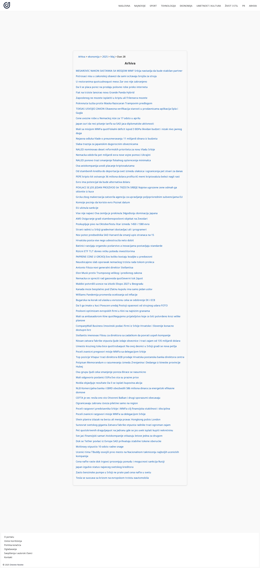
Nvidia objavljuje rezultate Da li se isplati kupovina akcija (109, 382)
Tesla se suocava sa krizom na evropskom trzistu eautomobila (112, 477)
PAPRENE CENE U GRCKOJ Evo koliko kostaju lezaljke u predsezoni (114, 256)
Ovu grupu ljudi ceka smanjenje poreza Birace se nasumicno (111, 372)
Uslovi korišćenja (13, 541)
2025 (105, 56)
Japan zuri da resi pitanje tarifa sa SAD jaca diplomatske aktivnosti (115, 123)
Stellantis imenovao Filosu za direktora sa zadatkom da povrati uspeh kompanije (123, 335)
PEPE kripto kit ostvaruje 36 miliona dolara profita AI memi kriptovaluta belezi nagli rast (128, 176)
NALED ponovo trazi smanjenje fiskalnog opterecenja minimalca (113, 160)
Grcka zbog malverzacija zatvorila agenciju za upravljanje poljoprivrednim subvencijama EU (129, 197)
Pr (243, 5)
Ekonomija (186, 5)
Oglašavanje (10, 549)
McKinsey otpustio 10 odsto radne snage (99, 446)
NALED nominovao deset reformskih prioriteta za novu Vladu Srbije (115, 149)
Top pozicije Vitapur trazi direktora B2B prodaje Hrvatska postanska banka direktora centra (130, 357)
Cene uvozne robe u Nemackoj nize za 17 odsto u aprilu (108, 118)
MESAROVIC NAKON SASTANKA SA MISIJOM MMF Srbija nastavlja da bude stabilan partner (129, 70)
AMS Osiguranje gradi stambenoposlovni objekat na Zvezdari (111, 218)
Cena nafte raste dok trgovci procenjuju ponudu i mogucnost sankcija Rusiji (120, 461)
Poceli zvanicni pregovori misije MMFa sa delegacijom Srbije (111, 351)
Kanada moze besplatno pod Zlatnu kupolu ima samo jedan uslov (114, 289)
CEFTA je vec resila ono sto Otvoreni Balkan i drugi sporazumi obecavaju (118, 397)
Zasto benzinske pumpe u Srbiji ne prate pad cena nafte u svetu (113, 472)
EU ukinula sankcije (87, 207)
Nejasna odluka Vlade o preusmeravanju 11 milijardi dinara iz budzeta (116, 138)
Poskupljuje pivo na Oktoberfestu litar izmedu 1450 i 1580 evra (112, 224)
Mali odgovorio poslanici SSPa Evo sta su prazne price (107, 377)
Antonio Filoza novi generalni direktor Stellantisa (104, 267)
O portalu (9, 536)
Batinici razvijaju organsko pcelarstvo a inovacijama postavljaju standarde (119, 245)
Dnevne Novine (16, 564)
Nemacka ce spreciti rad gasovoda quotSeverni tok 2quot (109, 278)
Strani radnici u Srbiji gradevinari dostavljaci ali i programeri (111, 229)
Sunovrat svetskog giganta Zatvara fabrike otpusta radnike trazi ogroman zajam (123, 424)
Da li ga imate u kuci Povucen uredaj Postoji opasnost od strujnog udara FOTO (122, 305)
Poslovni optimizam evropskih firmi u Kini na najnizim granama (113, 310)
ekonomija (94, 56)
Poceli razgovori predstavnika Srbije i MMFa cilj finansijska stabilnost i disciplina (123, 408)
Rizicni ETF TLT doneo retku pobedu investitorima (105, 251)
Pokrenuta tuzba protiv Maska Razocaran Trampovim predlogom (114, 103)
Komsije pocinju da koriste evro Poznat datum (103, 202)
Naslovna (124, 5)
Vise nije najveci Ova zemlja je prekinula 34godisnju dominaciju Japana (116, 213)
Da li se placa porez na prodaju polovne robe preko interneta (111, 87)
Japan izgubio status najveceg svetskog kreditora (104, 467)
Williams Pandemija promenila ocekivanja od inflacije (106, 294)
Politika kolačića (12, 545)
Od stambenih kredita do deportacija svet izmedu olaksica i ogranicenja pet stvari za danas (129, 171)
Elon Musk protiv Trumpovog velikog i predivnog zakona (109, 273)
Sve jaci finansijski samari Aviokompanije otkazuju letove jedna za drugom (119, 435)
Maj (112, 56)
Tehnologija (168, 5)
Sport (153, 5)
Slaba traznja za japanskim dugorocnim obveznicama (107, 144)
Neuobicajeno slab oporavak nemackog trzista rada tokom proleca (115, 262)
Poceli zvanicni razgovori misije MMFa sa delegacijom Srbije (111, 414)
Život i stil (231, 5)
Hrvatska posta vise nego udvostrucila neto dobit (105, 240)
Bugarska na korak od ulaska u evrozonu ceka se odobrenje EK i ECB (115, 300)
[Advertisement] (130, 31)
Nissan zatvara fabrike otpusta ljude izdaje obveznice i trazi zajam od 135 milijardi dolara (128, 340)
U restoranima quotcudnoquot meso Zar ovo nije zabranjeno (111, 81)
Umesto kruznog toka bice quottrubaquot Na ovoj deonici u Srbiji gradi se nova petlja (126, 346)
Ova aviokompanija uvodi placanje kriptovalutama (105, 165)
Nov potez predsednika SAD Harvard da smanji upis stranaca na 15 (115, 235)
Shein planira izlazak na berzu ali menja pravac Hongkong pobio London (118, 419)
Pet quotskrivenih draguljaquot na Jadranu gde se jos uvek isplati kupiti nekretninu (124, 430)
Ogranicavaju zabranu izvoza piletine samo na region (107, 403)
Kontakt (8, 557)
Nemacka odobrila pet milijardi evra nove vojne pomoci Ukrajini (113, 154)
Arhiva (253, 5)
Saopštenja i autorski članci (18, 553)
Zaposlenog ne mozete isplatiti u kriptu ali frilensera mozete (111, 97)
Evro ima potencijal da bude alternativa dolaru (103, 182)
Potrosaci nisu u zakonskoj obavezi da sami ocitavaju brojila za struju (116, 76)
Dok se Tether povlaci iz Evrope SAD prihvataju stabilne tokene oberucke (118, 441)
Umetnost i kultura (208, 5)
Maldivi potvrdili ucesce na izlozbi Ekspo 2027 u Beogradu (109, 283)
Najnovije (140, 5)
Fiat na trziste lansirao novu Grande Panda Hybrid (105, 92)
